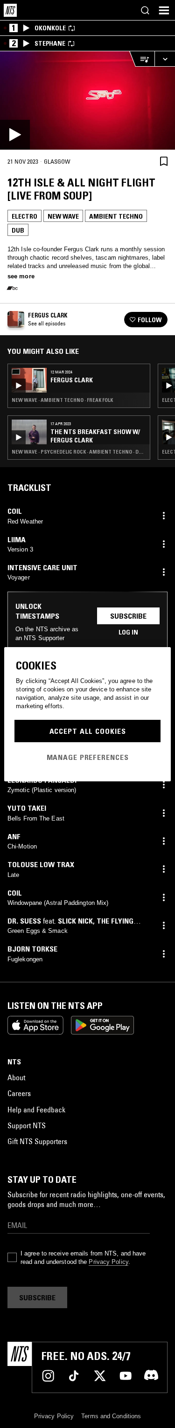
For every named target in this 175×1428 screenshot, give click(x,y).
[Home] (10, 10)
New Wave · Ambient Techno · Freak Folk (62, 400)
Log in (128, 632)
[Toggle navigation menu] (163, 10)
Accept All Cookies (87, 731)
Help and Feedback (36, 1109)
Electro (24, 216)
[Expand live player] (164, 59)
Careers (19, 1093)
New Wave (63, 216)
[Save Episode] (164, 161)
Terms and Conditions (111, 1416)
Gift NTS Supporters (37, 1141)
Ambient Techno (116, 216)
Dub (18, 230)
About (16, 1077)
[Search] (145, 10)
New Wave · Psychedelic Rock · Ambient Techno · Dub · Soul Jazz (79, 451)
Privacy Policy (108, 1261)
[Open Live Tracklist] (141, 59)
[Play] (87, 100)
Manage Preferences (88, 757)
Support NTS (26, 1125)
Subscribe (128, 616)
